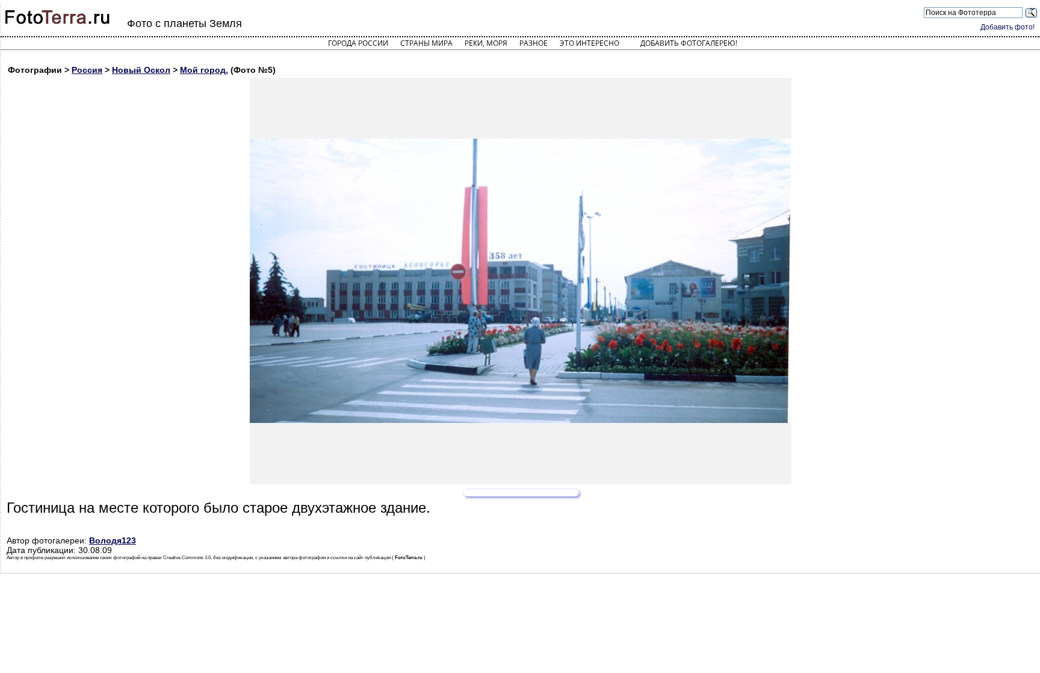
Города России (358, 43)
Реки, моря (486, 43)
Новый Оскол (141, 70)
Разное (533, 43)
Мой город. (204, 70)
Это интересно (589, 43)
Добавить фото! (1007, 27)
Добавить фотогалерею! (688, 43)
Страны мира (426, 43)
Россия (87, 70)
